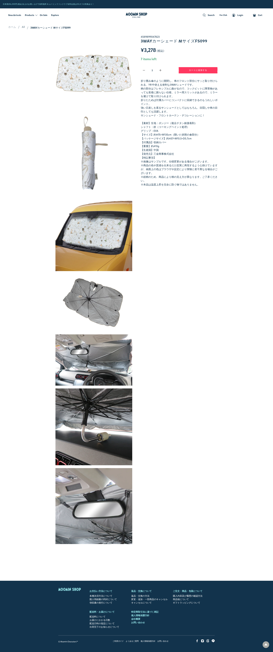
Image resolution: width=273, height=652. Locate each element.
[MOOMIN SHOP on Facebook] (197, 641)
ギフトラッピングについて (186, 602)
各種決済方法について (101, 595)
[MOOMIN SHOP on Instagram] (202, 641)
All (23, 27)
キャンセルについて (141, 602)
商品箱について (181, 599)
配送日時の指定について (102, 623)
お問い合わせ (138, 622)
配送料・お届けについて (102, 611)
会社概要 (135, 618)
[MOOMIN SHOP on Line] (213, 641)
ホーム (12, 27)
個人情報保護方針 (140, 615)
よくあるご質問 (132, 641)
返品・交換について (141, 591)
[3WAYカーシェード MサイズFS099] (93, 73)
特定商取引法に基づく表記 (145, 611)
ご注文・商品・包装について (187, 591)
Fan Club (268, 4)
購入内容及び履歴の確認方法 (187, 595)
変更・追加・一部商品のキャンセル (149, 599)
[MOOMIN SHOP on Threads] (207, 641)
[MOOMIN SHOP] (136, 15)
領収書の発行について (101, 602)
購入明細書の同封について (103, 599)
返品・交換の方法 (140, 595)
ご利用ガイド (118, 641)
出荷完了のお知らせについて (104, 626)
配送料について (98, 616)
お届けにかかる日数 (100, 620)
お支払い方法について (101, 591)
